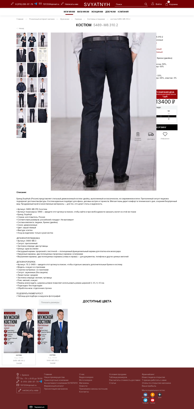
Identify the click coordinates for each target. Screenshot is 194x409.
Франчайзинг (148, 374)
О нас (81, 374)
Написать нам (71, 4)
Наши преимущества (54, 377)
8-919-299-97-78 (30, 381)
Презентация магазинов (56, 389)
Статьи (112, 383)
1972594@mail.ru (51, 4)
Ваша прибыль (149, 386)
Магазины (84, 383)
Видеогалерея (86, 377)
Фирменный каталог (54, 386)
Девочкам (110, 12)
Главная (48, 374)
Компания (123, 12)
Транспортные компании (56, 380)
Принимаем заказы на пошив (93, 389)
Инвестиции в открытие (153, 377)
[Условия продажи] (137, 134)
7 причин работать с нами (154, 380)
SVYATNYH (97, 4)
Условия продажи (117, 374)
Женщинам (97, 12)
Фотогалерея (85, 380)
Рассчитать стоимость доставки (124, 380)
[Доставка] (151, 134)
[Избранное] (165, 134)
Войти (158, 4)
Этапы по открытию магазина (156, 383)
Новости (83, 386)
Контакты (84, 391)
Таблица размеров (118, 377)
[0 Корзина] (166, 5)
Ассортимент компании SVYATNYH (61, 383)
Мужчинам (69, 12)
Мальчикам (83, 12)
